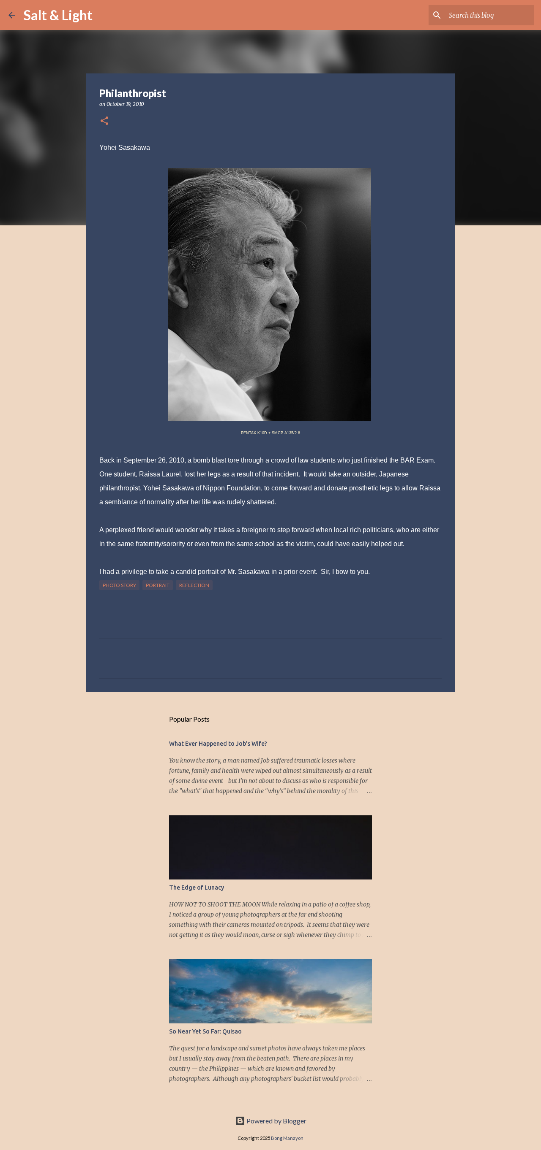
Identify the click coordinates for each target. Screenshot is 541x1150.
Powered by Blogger (275, 1121)
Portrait (157, 585)
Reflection (194, 585)
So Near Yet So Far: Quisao (205, 1031)
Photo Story (119, 585)
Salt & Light (58, 15)
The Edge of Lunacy (196, 887)
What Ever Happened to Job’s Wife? (218, 743)
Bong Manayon (287, 1138)
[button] (104, 121)
